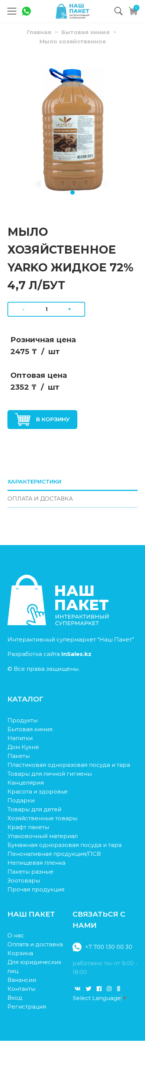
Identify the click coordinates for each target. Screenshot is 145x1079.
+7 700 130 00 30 (108, 946)
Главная (39, 32)
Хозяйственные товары (42, 818)
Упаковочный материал (42, 835)
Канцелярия (25, 782)
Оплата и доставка (35, 944)
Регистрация (26, 1006)
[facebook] (99, 988)
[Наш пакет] (72, 11)
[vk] (77, 988)
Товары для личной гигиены (49, 773)
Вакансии (21, 979)
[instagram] (109, 988)
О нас (15, 935)
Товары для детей (34, 809)
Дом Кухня (23, 746)
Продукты (22, 720)
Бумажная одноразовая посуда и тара (64, 844)
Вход (14, 997)
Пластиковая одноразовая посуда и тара (68, 764)
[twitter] (88, 988)
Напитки (20, 738)
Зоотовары (23, 880)
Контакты (21, 988)
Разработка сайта (49, 653)
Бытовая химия (85, 32)
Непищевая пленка (36, 862)
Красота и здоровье (37, 791)
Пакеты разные (30, 871)
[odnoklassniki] (118, 988)
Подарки (21, 800)
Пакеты (18, 755)
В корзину (53, 419)
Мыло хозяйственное (72, 41)
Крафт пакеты (28, 827)
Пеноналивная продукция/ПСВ (54, 853)
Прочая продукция (35, 889)
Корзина (20, 953)
